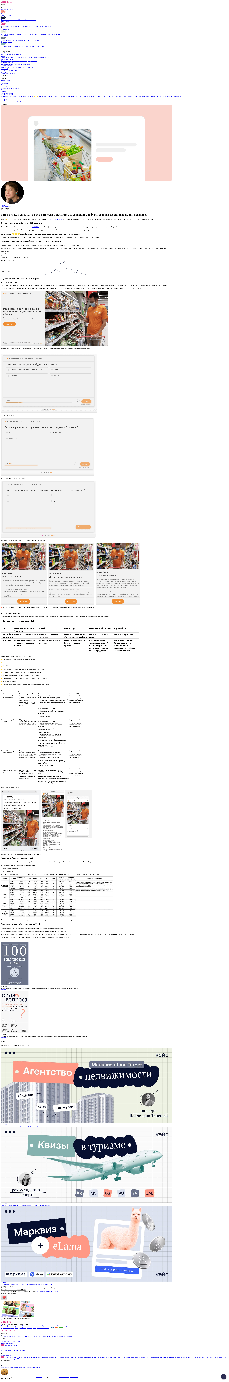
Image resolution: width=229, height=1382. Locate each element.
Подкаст (15, 1345)
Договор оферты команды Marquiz (11, 1326)
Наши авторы (36, 1367)
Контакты (8, 1367)
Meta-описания (207, 1357)
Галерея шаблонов (13, 1350)
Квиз (2, 1336)
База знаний (8, 1345)
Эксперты (22, 1350)
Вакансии (29, 1367)
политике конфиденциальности (68, 1377)
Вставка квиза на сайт (79, 1357)
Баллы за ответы (169, 1357)
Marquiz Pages (56, 1336)
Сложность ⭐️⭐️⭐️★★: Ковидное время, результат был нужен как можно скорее (51, 96)
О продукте (18, 1328)
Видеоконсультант (34, 1336)
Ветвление (185, 1357)
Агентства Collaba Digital (54, 219)
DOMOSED (35, 227)
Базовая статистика (106, 1357)
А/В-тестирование (126, 1357)
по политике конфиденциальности (47, 1291)
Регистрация (4, 93)
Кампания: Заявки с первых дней (148, 96)
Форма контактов (46, 1336)
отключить (39, 1377)
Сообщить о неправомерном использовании (35, 1328)
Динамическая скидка (93, 1357)
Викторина (53, 1357)
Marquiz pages (18, 1357)
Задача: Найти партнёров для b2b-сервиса (13, 96)
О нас (2, 1367)
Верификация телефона (65, 1357)
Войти (11, 93)
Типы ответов (9, 1357)
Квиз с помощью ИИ (12, 1359)
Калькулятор (8, 1336)
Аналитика (145, 1357)
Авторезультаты (137, 1357)
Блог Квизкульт (5, 1341)
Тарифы (22, 1367)
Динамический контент (156, 1357)
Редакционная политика (49, 1326)
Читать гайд (4, 989)
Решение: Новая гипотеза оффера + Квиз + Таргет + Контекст (95, 96)
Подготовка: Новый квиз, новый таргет (126, 96)
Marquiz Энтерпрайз (66, 1336)
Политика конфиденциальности (32, 1326)
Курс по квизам (15, 1341)
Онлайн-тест (25, 1336)
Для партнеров (15, 1367)
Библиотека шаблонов (196, 1357)
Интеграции (178, 1357)
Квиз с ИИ (4, 1350)
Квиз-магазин (16, 1336)
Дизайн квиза (116, 1357)
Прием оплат (26, 1357)
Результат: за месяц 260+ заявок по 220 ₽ (171, 96)
